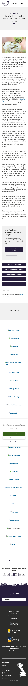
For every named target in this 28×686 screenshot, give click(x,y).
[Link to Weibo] (23, 574)
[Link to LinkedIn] (19, 574)
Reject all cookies (14, 437)
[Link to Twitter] (8, 574)
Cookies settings (14, 441)
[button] (22, 3)
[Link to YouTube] (12, 574)
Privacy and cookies (14, 611)
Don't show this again (11, 255)
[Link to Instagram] (15, 574)
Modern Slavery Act (14, 650)
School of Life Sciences (13, 264)
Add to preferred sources (14, 249)
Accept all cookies (14, 433)
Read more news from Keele (13, 274)
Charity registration (14, 648)
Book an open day (13, 284)
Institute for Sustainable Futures (13, 269)
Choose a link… (7, 599)
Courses (14, 3)
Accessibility (14, 613)
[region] (14, 432)
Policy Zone (14, 653)
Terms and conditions (14, 616)
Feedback (14, 618)
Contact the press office (13, 279)
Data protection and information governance (14, 646)
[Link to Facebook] (4, 574)
